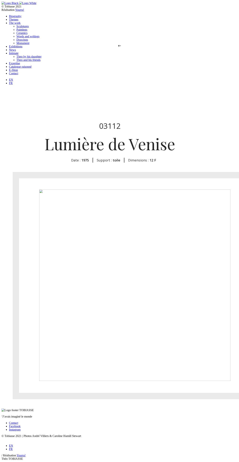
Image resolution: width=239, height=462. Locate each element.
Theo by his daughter (28, 56)
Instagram (15, 429)
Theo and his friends (28, 59)
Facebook (15, 426)
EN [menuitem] (11, 79)
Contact (13, 422)
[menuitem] (11, 79)
